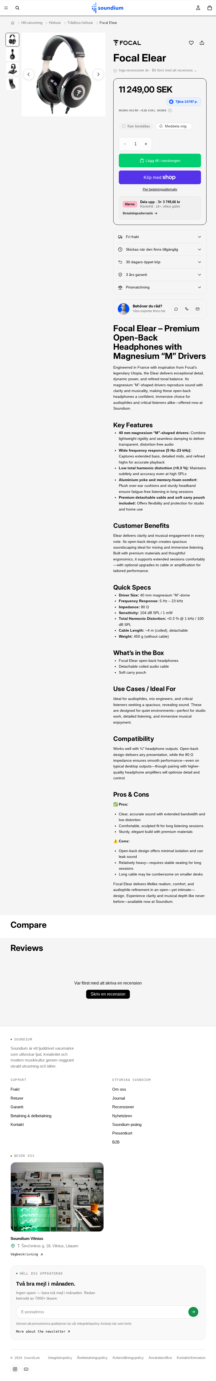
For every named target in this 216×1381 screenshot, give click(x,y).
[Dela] (202, 43)
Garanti (17, 1107)
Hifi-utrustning (31, 23)
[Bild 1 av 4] (12, 39)
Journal (118, 1098)
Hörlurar (55, 23)
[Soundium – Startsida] (13, 23)
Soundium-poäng (126, 1124)
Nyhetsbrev (122, 1116)
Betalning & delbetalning (31, 1116)
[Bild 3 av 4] (12, 69)
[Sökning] (17, 8)
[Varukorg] (209, 8)
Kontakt (17, 1124)
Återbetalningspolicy (92, 1358)
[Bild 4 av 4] (12, 84)
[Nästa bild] (98, 74)
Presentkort (122, 1133)
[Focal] (127, 43)
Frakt (15, 1089)
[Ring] (186, 309)
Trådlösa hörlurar (80, 23)
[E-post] (197, 309)
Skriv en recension (108, 994)
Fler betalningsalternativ (160, 189)
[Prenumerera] (193, 1312)
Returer (17, 1098)
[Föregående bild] (28, 74)
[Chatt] (175, 309)
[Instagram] (15, 1369)
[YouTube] (26, 1369)
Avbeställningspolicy (128, 1358)
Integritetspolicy (60, 1358)
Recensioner (123, 1107)
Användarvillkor (160, 1358)
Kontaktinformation (191, 1358)
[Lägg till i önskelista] (191, 43)
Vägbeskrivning (24, 1254)
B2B (116, 1142)
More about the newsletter (40, 1331)
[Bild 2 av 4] (12, 54)
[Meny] (6, 8)
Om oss (119, 1089)
